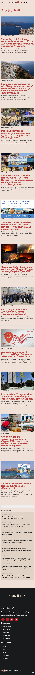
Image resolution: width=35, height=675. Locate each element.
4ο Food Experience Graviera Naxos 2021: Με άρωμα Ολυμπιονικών (16, 485)
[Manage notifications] (4, 670)
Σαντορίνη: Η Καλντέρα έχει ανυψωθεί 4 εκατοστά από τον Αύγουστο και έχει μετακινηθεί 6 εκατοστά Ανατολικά (17, 42)
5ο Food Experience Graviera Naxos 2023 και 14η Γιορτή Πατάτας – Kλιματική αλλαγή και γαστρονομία (16, 225)
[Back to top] (29, 669)
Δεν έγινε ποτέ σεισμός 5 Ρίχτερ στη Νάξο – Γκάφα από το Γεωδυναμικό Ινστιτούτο (16, 354)
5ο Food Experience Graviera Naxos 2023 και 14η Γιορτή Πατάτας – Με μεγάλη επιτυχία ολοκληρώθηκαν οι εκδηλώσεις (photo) (17, 180)
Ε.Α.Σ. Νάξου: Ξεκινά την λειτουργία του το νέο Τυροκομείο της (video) (14, 311)
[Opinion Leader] (18, 2)
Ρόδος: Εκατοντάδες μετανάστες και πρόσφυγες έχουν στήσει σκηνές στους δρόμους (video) (15, 134)
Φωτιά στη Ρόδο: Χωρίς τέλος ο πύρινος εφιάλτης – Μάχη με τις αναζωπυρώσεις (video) (17, 269)
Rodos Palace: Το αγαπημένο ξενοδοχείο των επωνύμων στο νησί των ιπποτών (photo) (17, 396)
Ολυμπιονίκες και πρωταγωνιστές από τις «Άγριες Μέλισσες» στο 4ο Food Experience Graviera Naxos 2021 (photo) (15, 441)
